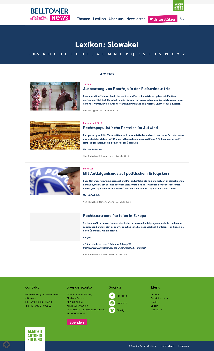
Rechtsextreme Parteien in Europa (114, 215)
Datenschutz (167, 345)
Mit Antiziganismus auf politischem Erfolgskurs (126, 171)
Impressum (183, 345)
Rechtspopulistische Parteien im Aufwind (120, 125)
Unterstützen (165, 19)
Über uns (116, 18)
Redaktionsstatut (160, 298)
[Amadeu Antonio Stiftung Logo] (35, 335)
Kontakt (155, 301)
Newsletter (136, 18)
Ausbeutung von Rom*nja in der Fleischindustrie (126, 86)
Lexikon (99, 18)
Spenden (77, 322)
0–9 (36, 53)
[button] (6, 344)
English (154, 305)
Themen (83, 18)
